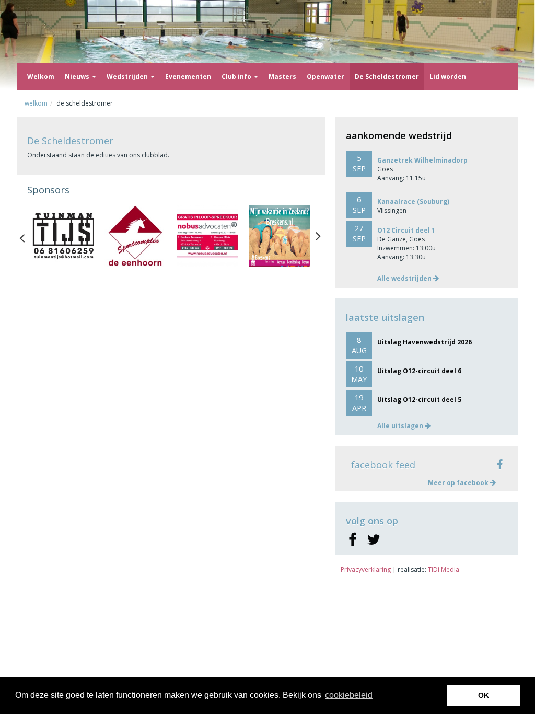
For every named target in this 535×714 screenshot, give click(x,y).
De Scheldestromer (387, 76)
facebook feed (383, 464)
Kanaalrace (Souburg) (413, 201)
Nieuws (78, 76)
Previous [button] (27, 236)
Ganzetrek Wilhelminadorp (422, 160)
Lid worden (447, 76)
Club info (237, 76)
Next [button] (318, 236)
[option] (63, 236)
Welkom (40, 76)
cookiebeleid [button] (349, 694)
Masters (282, 76)
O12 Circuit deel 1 (406, 230)
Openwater (325, 76)
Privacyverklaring (366, 569)
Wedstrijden (128, 76)
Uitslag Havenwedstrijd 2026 (424, 342)
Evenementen (188, 76)
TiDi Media (443, 569)
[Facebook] (352, 540)
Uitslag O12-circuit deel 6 (419, 370)
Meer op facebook (459, 482)
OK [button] (483, 695)
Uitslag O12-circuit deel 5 (419, 399)
